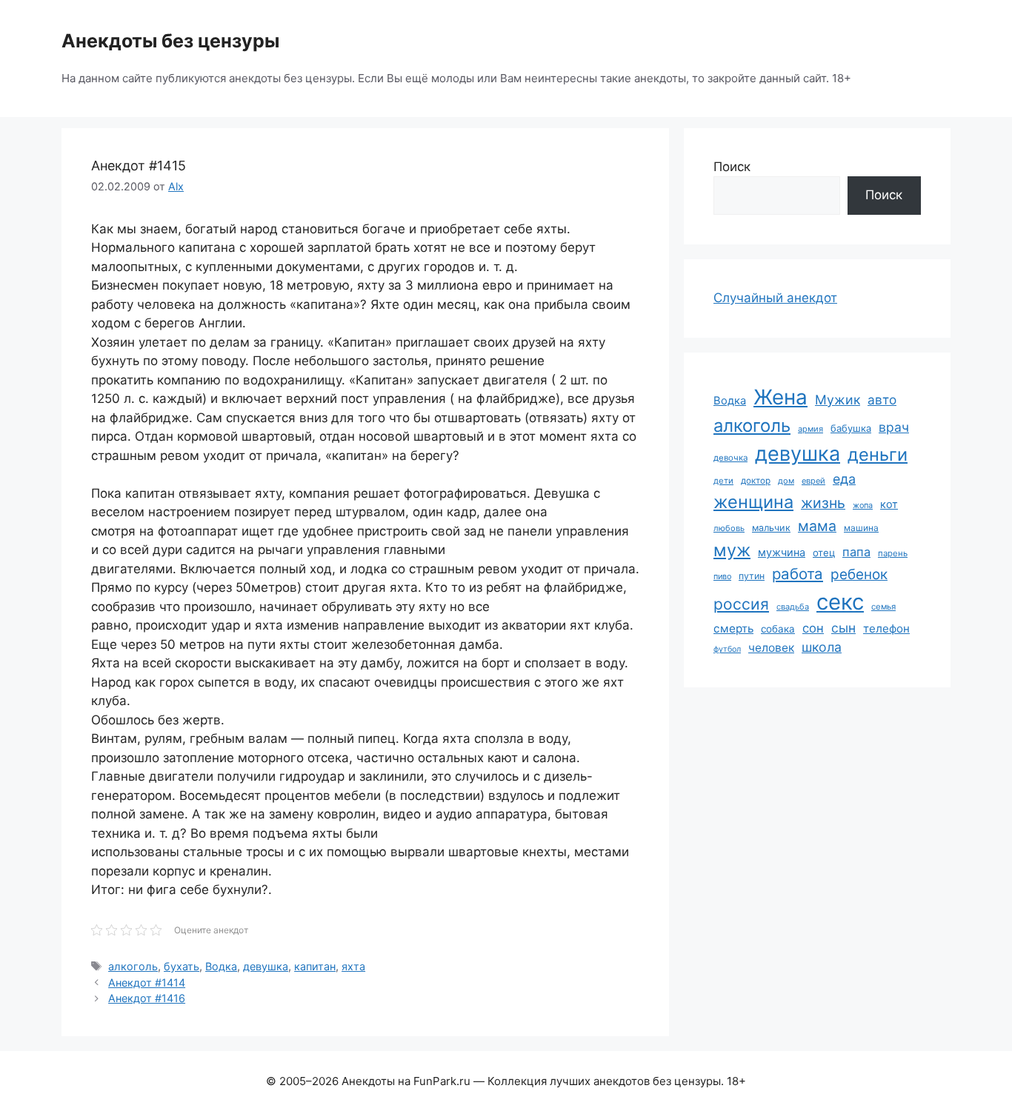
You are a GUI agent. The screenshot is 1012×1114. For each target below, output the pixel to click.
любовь (729, 528)
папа (856, 551)
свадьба (792, 606)
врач (894, 427)
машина (861, 527)
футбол (727, 649)
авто (882, 399)
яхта (353, 966)
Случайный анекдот (775, 297)
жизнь (823, 503)
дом (786, 481)
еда (844, 479)
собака (778, 629)
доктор (755, 481)
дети (723, 481)
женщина (753, 502)
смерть (733, 628)
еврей (813, 481)
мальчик (771, 527)
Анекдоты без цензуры (170, 41)
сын (843, 628)
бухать (181, 966)
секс (840, 602)
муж (731, 550)
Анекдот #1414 (146, 982)
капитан (315, 966)
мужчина (781, 552)
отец (824, 552)
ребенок (859, 574)
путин (752, 575)
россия (741, 604)
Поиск (731, 166)
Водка (221, 966)
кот (889, 504)
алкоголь (133, 966)
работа (797, 573)
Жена (780, 397)
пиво (722, 576)
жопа (863, 505)
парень (893, 553)
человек (771, 648)
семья (883, 606)
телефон (886, 628)
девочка (730, 458)
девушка (265, 966)
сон (813, 628)
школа (822, 647)
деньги (878, 454)
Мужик (837, 399)
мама (817, 526)
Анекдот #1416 (146, 998)
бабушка (850, 428)
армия (810, 429)
